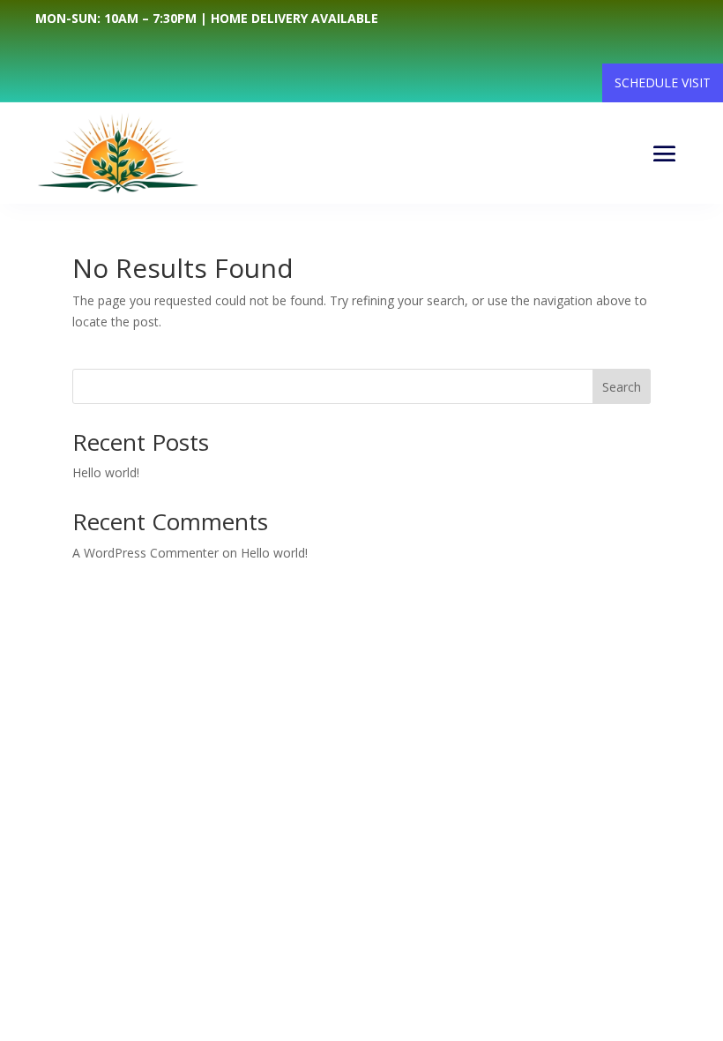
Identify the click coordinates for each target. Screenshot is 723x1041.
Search (621, 386)
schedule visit (663, 82)
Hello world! (105, 472)
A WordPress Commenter (145, 552)
